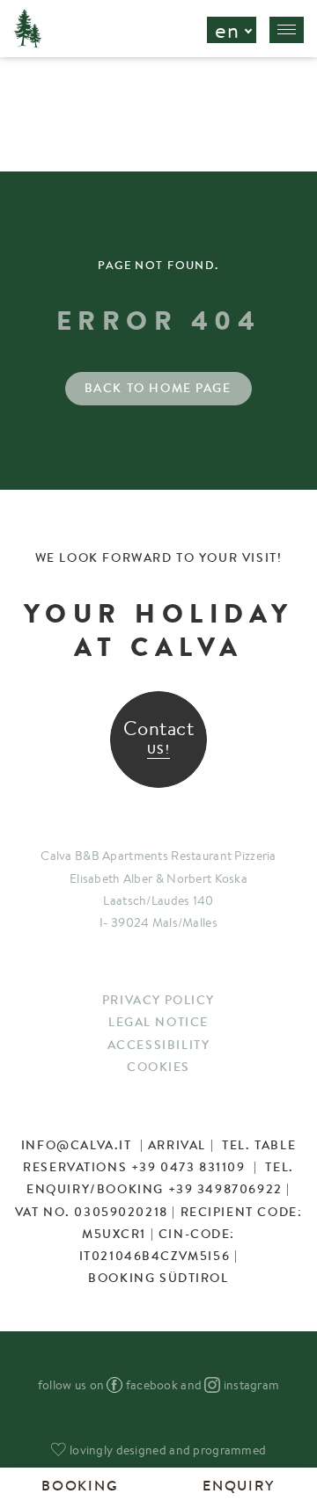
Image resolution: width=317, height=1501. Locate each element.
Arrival (177, 1145)
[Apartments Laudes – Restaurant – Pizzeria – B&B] (27, 43)
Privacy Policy (158, 1000)
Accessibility (158, 1044)
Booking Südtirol (158, 1277)
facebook (152, 1384)
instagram (252, 1384)
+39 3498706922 (225, 1189)
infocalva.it (76, 1145)
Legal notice (158, 1022)
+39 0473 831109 (188, 1167)
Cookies (158, 1066)
